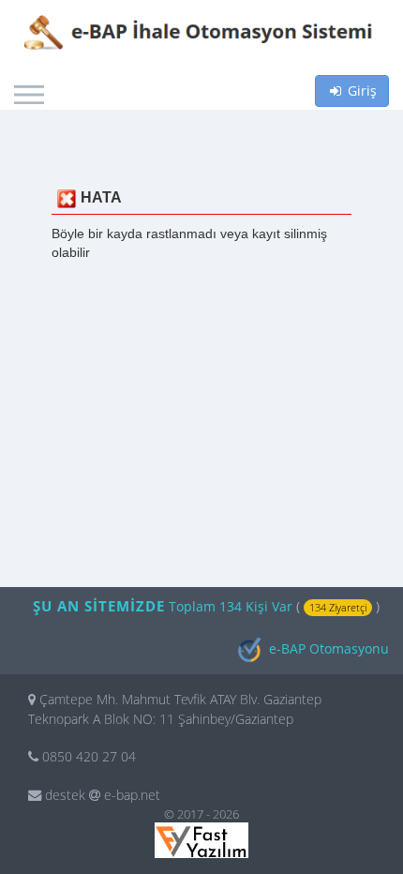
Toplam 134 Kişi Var (232, 606)
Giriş (360, 90)
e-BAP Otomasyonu (327, 648)
